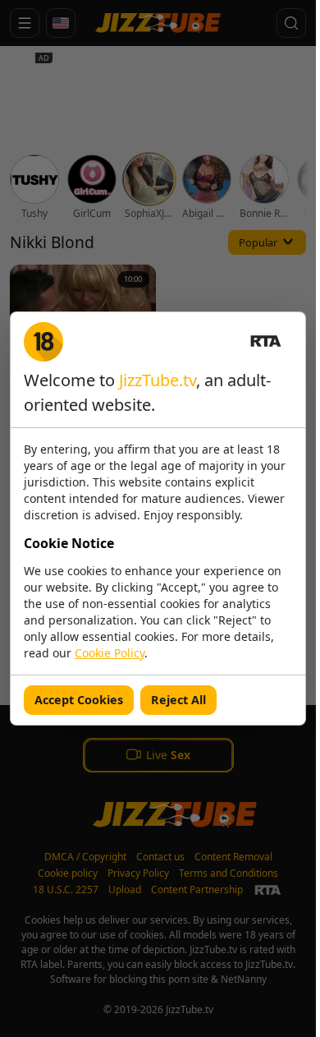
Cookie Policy (109, 653)
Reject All (178, 699)
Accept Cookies (78, 699)
